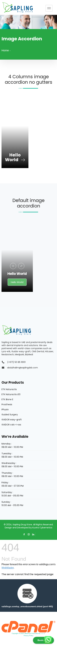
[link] (21, 266)
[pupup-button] (13, 266)
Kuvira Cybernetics (42, 527)
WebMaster (8, 567)
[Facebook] (24, 534)
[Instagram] (28, 534)
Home (5, 50)
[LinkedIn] (33, 534)
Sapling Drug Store (22, 524)
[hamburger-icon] (49, 8)
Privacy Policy (28, 635)
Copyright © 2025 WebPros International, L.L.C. (28, 633)
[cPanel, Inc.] (28, 626)
